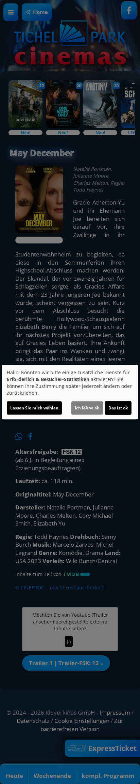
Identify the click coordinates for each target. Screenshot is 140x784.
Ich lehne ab (87, 408)
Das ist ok (118, 408)
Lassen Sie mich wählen (34, 408)
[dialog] (70, 392)
